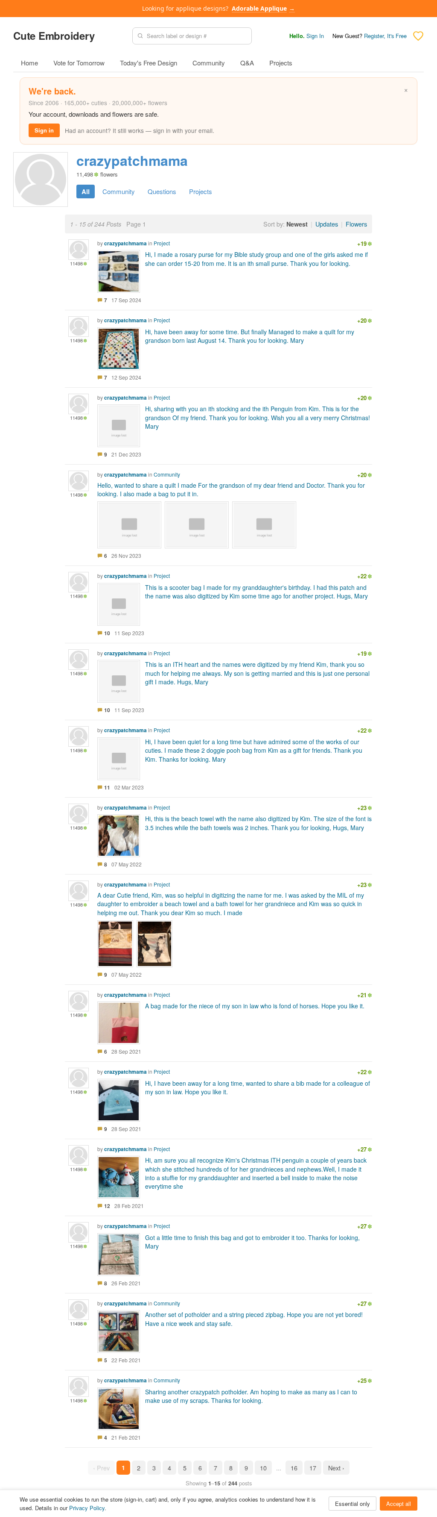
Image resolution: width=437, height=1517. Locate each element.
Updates (326, 223)
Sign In (315, 36)
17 (312, 1467)
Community (208, 62)
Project (162, 243)
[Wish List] (418, 35)
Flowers (356, 223)
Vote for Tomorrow (79, 62)
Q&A (247, 62)
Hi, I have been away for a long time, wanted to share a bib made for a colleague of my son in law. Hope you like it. (257, 1087)
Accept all (398, 1503)
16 (294, 1467)
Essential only (352, 1503)
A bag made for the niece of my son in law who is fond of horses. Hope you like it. (254, 1006)
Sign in (44, 130)
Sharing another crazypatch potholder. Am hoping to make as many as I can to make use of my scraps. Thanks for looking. (251, 1396)
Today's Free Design (148, 62)
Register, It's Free (385, 36)
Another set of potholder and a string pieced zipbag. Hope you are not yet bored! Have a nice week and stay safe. (254, 1318)
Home (29, 62)
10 (263, 1467)
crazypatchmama (125, 243)
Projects (280, 62)
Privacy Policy (87, 1508)
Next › (336, 1467)
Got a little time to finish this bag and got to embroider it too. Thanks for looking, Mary (252, 1241)
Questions (162, 191)
